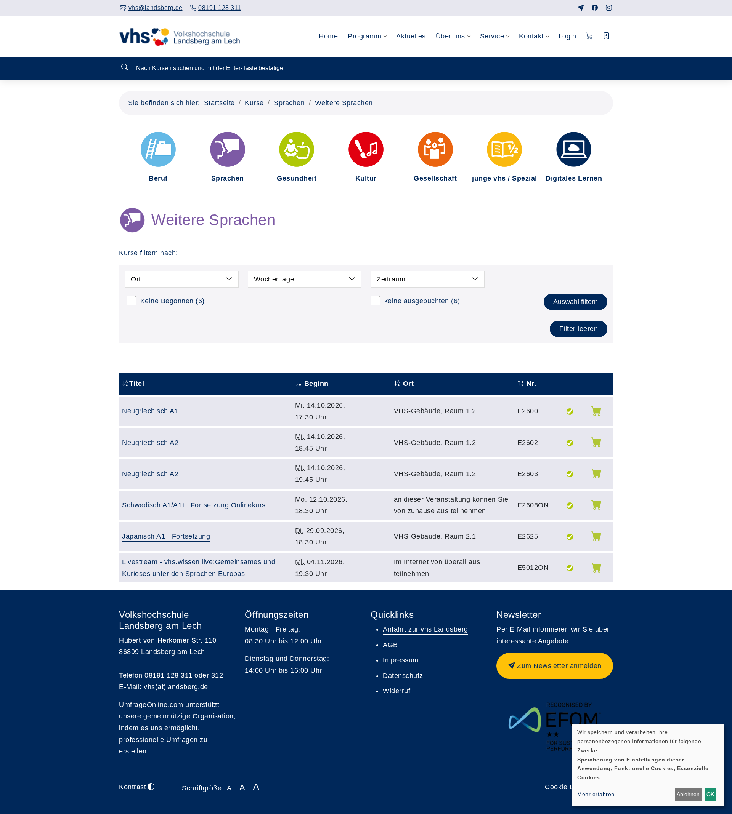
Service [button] (492, 36)
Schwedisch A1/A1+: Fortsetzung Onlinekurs (194, 505)
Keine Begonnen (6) (172, 301)
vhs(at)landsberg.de (176, 687)
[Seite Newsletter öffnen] (581, 8)
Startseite (219, 103)
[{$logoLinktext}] (182, 36)
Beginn (315, 383)
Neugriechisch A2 (150, 442)
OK (710, 794)
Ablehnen (688, 794)
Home (328, 36)
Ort (407, 383)
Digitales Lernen (574, 178)
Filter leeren (578, 329)
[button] (589, 36)
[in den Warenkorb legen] (596, 413)
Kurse (254, 103)
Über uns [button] (450, 36)
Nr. (530, 383)
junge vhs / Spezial (504, 178)
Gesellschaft (435, 178)
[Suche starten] (124, 67)
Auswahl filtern (575, 301)
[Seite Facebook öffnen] (595, 8)
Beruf (158, 178)
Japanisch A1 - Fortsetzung (166, 536)
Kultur (366, 178)
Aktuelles (411, 36)
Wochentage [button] (274, 279)
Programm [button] (364, 36)
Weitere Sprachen (344, 103)
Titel (136, 383)
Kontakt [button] (531, 36)
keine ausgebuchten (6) (422, 301)
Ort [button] (136, 279)
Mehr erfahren (596, 794)
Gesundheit (296, 178)
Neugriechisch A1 (150, 411)
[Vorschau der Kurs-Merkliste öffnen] (606, 36)
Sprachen (289, 103)
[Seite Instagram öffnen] (609, 8)
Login (567, 36)
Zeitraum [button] (391, 279)
